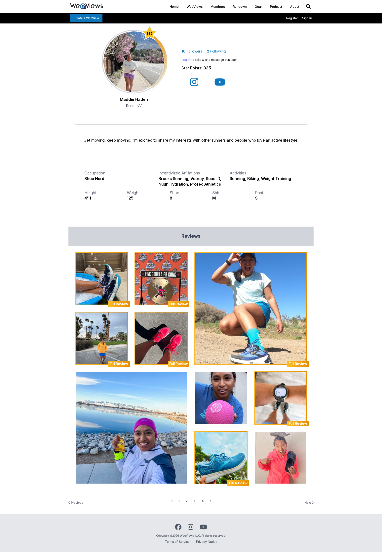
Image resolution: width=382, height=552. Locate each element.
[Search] (308, 6)
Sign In (307, 18)
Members (217, 7)
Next (308, 502)
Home (174, 7)
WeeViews (195, 7)
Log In (186, 60)
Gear (258, 7)
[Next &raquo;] (210, 500)
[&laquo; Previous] (171, 500)
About (294, 7)
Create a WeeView (86, 18)
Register (292, 18)
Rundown (240, 7)
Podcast (276, 7)
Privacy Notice (206, 542)
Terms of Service (177, 542)
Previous (76, 502)
